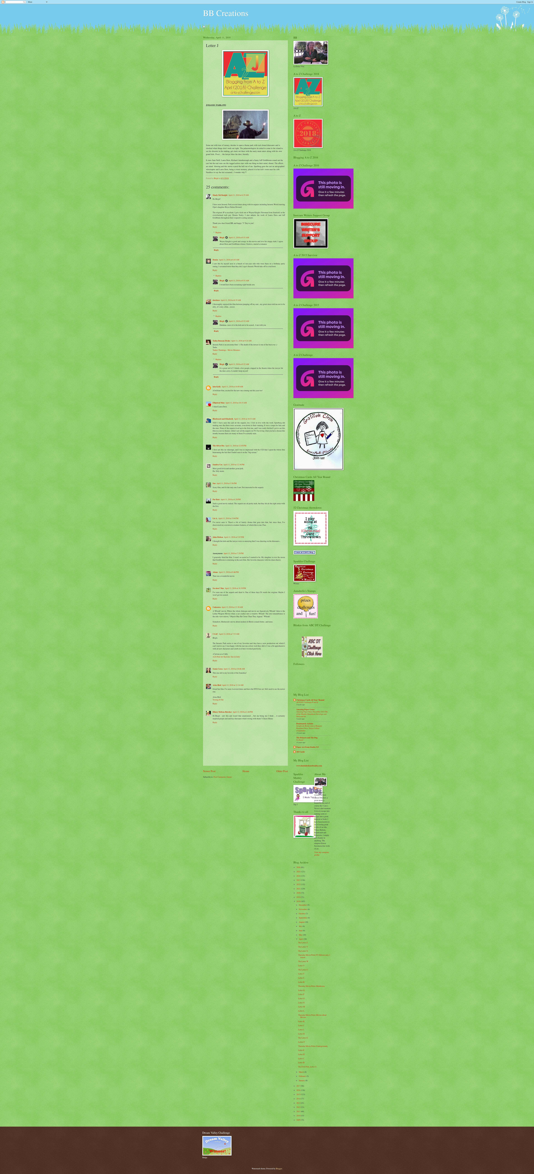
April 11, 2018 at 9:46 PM (229, 572)
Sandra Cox (217, 464)
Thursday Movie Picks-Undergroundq (312, 1046)
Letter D (301, 1054)
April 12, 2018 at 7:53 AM (229, 634)
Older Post (282, 771)
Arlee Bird (217, 685)
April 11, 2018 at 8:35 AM (231, 300)
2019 (298, 897)
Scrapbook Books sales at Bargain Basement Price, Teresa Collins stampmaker (309, 728)
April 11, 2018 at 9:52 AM (239, 321)
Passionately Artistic (304, 723)
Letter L (301, 1010)
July (300, 926)
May (301, 934)
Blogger (279, 1168)
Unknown (217, 607)
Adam (215, 572)
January (302, 1080)
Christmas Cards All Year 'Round (310, 700)
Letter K (301, 1021)
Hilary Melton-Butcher (222, 712)
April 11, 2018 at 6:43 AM (229, 259)
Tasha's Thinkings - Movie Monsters (226, 350)
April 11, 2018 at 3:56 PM (227, 483)
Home (246, 771)
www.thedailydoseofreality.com (309, 765)
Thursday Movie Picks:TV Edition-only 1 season (314, 956)
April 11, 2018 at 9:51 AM (239, 237)
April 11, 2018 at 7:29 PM (233, 553)
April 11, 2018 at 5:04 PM (228, 518)
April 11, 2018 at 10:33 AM (236, 402)
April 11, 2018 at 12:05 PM (235, 445)
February (302, 1076)
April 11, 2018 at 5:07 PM (234, 537)
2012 (298, 1107)
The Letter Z (303, 942)
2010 (298, 1115)
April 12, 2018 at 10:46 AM (234, 668)
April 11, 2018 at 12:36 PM (233, 464)
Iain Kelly (217, 386)
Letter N (301, 1002)
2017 (298, 1086)
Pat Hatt (216, 499)
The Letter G (303, 1037)
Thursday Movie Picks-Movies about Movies (312, 1016)
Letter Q (301, 990)
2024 (298, 876)
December (303, 905)
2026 (298, 867)
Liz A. (215, 518)
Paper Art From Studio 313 (307, 747)
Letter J (301, 1025)
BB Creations (225, 12)
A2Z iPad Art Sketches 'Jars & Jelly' (226, 656)
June (301, 930)
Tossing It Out (218, 699)
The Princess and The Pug (306, 737)
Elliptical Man (219, 402)
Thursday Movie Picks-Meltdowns (311, 986)
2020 (298, 892)
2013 (298, 1103)
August (302, 922)
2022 (298, 884)
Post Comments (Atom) (223, 777)
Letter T (301, 973)
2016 (298, 1090)
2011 (298, 1111)
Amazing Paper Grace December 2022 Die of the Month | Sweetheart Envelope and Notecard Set (312, 714)
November (303, 909)
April (301, 939)
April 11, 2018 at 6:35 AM (238, 195)
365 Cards (300, 751)
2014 (298, 1098)
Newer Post (209, 771)
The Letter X (303, 951)
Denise (215, 259)
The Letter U (303, 969)
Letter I (301, 1029)
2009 (298, 1120)
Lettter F (301, 1042)
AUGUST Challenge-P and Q (307, 702)
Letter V (301, 965)
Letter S (301, 978)
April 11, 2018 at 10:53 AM (244, 418)
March (301, 1072)
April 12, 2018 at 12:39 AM (232, 607)
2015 (298, 1094)
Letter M (301, 1006)
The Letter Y (303, 946)
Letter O (301, 998)
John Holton (218, 537)
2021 (298, 888)
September (303, 917)
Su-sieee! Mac (218, 588)
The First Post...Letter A (307, 1066)
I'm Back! (299, 740)
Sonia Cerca (218, 668)
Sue (214, 483)
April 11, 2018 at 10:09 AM (232, 386)
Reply (215, 227)
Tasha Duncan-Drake (221, 340)
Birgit (222, 237)
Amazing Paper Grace (305, 709)
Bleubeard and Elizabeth (223, 418)
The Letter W (303, 961)
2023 (298, 880)
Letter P (301, 994)
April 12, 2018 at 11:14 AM (232, 685)
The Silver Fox (218, 445)
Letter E (301, 1050)
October (302, 913)
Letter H (301, 1033)
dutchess (216, 300)
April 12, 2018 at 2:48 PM (243, 712)
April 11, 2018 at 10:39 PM (235, 588)
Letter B (301, 1062)
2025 (298, 871)
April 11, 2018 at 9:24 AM (241, 340)
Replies (218, 232)
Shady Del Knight (220, 195)
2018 (298, 901)
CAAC (215, 634)
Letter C (301, 1058)
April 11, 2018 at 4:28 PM (231, 499)
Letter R (301, 982)
